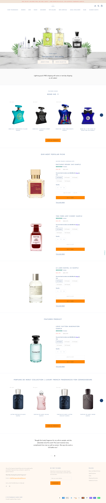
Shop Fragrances (12, 9)
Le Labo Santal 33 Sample (67, 268)
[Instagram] (9, 486)
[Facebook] (6, 486)
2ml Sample (59, 177)
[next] (101, 115)
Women (23, 9)
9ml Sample (59, 181)
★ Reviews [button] (104, 252)
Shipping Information (93, 478)
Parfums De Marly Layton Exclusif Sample (64, 415)
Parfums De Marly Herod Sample (87, 415)
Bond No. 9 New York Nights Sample (64, 129)
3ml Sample (67, 177)
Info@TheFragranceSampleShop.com (18, 478)
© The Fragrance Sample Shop (14, 497)
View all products (53, 140)
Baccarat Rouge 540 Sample (68, 164)
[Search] (98, 6)
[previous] (4, 115)
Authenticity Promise (93, 480)
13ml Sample (67, 181)
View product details (60, 202)
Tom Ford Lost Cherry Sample (69, 216)
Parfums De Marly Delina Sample (41, 415)
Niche (35, 9)
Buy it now (70, 197)
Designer (43, 9)
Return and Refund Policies (94, 471)
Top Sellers (52, 9)
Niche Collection (61, 62)
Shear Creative (17, 499)
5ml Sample (74, 177)
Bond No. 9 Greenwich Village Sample (18, 129)
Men (29, 9)
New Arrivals (63, 9)
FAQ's (90, 475)
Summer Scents (94, 9)
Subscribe (55, 483)
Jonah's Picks (45, 62)
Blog (84, 9)
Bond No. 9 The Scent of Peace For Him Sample (87, 129)
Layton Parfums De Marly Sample (18, 415)
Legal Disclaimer (75, 9)
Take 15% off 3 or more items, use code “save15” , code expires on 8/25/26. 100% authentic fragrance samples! (53, 1)
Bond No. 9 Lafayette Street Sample (41, 129)
